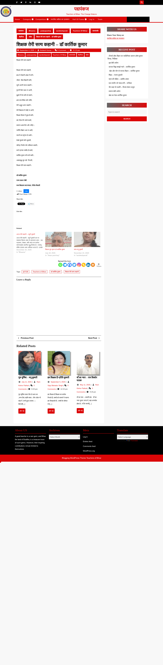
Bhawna (32, 31)
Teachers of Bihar (39, 272)
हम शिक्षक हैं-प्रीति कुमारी (58, 377)
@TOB (25, 272)
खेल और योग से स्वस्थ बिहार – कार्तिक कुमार (124, 71)
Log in (85, 437)
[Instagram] (79, 265)
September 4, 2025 (27, 50)
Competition (41, 19)
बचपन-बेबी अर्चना (115, 91)
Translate (134, 441)
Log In (91, 19)
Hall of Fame (78, 19)
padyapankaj (45, 31)
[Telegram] (65, 265)
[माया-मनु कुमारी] (87, 239)
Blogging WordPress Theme (74, 458)
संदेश (30, 37)
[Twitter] (74, 265)
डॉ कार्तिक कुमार (55, 272)
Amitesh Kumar (46, 50)
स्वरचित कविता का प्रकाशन (60, 19)
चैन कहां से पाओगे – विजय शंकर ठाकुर (122, 87)
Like (26, 191)
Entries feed (87, 441)
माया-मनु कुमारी (78, 249)
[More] (93, 265)
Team (100, 19)
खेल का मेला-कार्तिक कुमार (118, 95)
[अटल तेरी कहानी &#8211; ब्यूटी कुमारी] (30, 242)
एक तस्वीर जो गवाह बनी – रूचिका (120, 83)
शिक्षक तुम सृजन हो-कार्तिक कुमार (55, 249)
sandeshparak (62, 31)
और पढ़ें (22, 412)
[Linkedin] (88, 265)
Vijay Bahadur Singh (55, 385)
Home (17, 19)
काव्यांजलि (95, 31)
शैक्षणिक (21, 37)
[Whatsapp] (60, 265)
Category (27, 19)
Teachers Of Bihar (80, 31)
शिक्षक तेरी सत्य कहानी (72, 272)
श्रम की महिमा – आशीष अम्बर (119, 79)
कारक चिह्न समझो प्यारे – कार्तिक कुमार (122, 67)
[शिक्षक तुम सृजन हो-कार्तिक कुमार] (58, 239)
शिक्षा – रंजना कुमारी (115, 75)
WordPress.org (89, 451)
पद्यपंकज (81, 9)
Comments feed (89, 446)
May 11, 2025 (85, 385)
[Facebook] (70, 265)
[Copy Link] (84, 265)
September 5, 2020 (58, 382)
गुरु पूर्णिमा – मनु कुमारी (27, 377)
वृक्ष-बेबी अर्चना (113, 63)
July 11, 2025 (27, 382)
